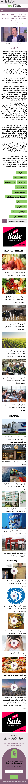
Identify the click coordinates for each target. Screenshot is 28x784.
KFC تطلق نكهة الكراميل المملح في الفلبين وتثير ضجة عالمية (15, 554)
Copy (4, 221)
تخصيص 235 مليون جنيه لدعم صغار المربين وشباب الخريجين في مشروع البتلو (15, 326)
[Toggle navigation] (2, 10)
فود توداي (22, 182)
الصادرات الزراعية (19, 177)
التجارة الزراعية (20, 206)
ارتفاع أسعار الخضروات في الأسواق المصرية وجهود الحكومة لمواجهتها (14, 273)
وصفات (5, 743)
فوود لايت (8, 743)
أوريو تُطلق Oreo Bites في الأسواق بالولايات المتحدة (15, 532)
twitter (11, 2)
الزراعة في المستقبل (18, 211)
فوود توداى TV (18, 745)
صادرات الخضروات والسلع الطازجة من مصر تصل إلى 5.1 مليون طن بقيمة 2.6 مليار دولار (15, 299)
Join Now (14, 776)
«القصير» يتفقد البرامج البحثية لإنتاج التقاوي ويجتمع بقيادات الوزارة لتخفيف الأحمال (14, 380)
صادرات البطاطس (19, 191)
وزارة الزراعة (21, 172)
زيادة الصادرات (10, 182)
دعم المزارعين (21, 187)
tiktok (8, 1)
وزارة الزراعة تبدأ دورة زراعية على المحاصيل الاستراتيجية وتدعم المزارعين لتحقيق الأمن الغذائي (15, 353)
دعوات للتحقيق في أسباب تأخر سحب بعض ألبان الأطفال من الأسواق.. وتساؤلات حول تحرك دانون (15, 439)
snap (5, 1)
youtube (2, 2)
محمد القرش (21, 201)
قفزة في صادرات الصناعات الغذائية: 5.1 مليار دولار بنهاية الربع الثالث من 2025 (15, 486)
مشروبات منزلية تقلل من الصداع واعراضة (16, 654)
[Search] (26, 9)
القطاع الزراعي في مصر (17, 216)
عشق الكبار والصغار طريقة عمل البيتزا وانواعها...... (15, 676)
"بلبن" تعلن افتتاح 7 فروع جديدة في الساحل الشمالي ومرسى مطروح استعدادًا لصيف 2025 (15, 608)
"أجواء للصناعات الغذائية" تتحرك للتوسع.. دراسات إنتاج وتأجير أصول (15, 509)
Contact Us (13, 745)
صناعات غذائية (21, 743)
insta (14, 2)
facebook (18, 2)
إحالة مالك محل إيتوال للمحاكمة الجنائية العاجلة (14, 462)
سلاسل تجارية (13, 743)
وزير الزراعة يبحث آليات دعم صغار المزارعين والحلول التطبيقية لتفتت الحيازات (15, 407)
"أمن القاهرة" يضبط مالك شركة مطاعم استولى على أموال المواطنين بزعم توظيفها (14, 583)
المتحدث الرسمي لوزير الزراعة (16, 196)
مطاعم (17, 743)
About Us (8, 745)
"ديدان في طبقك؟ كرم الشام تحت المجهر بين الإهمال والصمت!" (15, 631)
